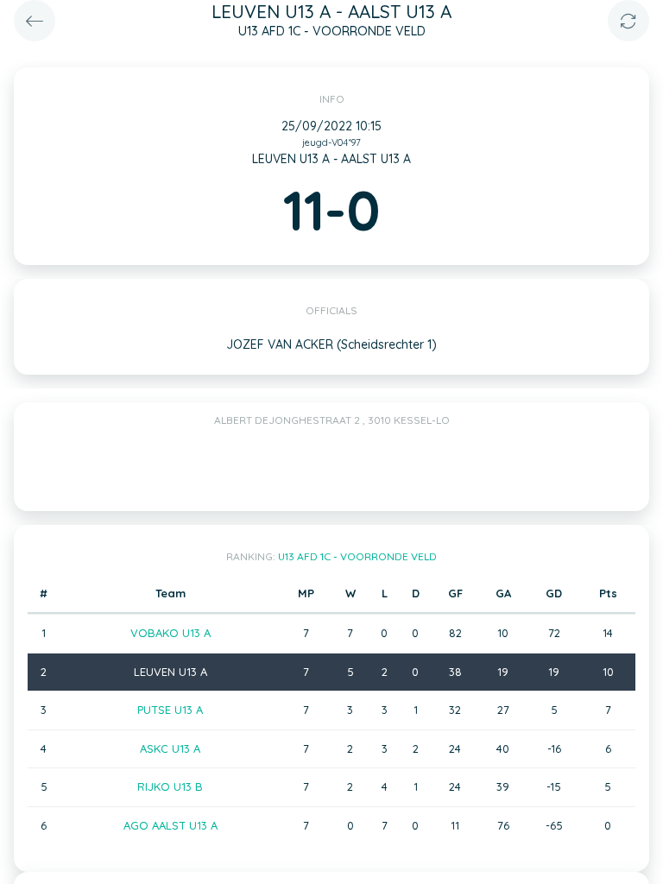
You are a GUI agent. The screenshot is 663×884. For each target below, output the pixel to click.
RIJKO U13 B (170, 786)
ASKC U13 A (170, 748)
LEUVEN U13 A (170, 672)
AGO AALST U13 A (170, 825)
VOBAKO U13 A (170, 633)
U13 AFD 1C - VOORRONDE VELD (357, 556)
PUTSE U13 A (170, 710)
